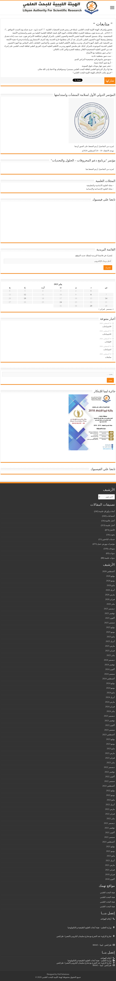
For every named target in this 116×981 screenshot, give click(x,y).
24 (61, 302)
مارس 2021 (110, 865)
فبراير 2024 (110, 706)
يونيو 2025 (110, 632)
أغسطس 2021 (108, 842)
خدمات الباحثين (108, 539)
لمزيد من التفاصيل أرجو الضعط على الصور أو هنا (94, 146)
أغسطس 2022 (108, 786)
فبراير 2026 (110, 599)
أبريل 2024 (110, 697)
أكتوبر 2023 (110, 725)
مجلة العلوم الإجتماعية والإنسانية (99, 189)
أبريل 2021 (110, 860)
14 (106, 298)
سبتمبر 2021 (109, 837)
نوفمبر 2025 (110, 613)
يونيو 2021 (110, 851)
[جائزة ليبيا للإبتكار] (91, 422)
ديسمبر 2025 (109, 609)
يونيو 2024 (110, 688)
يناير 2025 (111, 655)
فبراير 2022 (110, 814)
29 (91, 306)
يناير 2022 (111, 818)
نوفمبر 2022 (110, 772)
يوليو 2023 (110, 739)
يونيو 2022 (110, 795)
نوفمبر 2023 (110, 720)
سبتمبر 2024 (109, 674)
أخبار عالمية (110, 521)
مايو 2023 (111, 748)
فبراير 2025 (110, 650)
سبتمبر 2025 (109, 623)
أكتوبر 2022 (110, 776)
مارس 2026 (110, 595)
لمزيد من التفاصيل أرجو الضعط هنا (100, 169)
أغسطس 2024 (108, 678)
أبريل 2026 (110, 590)
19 (25, 298)
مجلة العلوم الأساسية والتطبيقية (99, 185)
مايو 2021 (111, 856)
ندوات (112, 553)
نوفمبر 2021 (110, 828)
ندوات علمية (110, 558)
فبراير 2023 (110, 758)
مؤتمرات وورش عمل (106, 544)
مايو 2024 (111, 692)
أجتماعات (111, 516)
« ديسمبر (110, 309)
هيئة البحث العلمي (107, 892)
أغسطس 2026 (108, 571)
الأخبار (112, 530)
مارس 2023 (110, 753)
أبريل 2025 (110, 641)
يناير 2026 (111, 604)
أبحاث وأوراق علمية (107, 511)
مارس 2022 (110, 809)
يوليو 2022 (110, 790)
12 (25, 294)
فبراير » (101, 309)
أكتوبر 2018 (110, 879)
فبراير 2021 (110, 870)
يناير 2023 (111, 762)
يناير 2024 (111, 711)
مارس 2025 (110, 646)
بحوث (112, 535)
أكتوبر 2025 (110, 618)
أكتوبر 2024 (110, 669)
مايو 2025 (111, 636)
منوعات (111, 549)
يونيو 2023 (110, 744)
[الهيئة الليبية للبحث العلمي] (58, 7)
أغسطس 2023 (108, 734)
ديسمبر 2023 (109, 716)
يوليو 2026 (110, 576)
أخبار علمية (110, 525)
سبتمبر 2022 (109, 781)
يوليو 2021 (110, 846)
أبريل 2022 (110, 804)
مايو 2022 (111, 800)
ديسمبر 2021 (109, 823)
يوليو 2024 (110, 683)
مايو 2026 (111, 585)
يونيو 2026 (110, 581)
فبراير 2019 (110, 874)
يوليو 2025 (110, 627)
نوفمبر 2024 (110, 664)
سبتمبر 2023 (109, 730)
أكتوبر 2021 (110, 832)
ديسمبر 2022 (109, 767)
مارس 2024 (110, 702)
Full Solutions (63, 974)
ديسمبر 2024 (109, 660)
